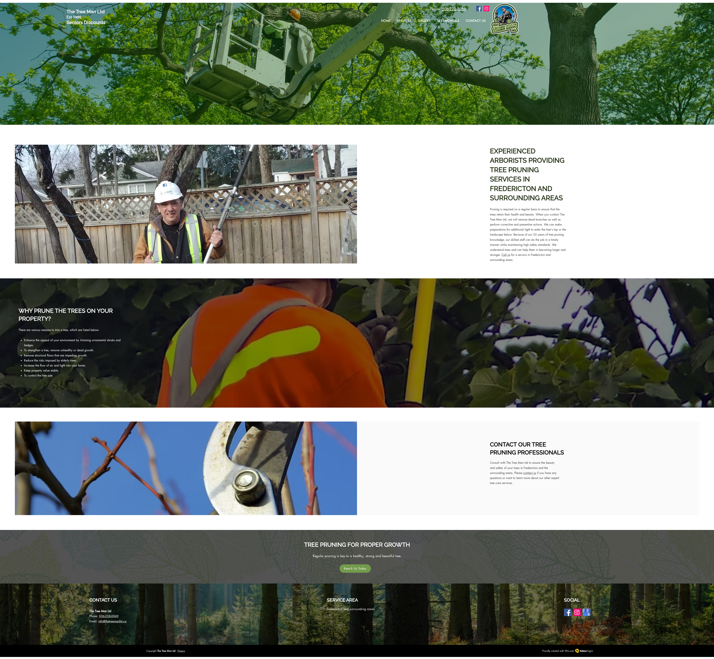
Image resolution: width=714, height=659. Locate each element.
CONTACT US (103, 600)
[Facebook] (479, 8)
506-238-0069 (454, 9)
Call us (505, 255)
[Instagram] (486, 8)
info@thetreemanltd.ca (112, 621)
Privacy (181, 650)
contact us (529, 473)
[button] (404, 20)
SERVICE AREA (342, 600)
